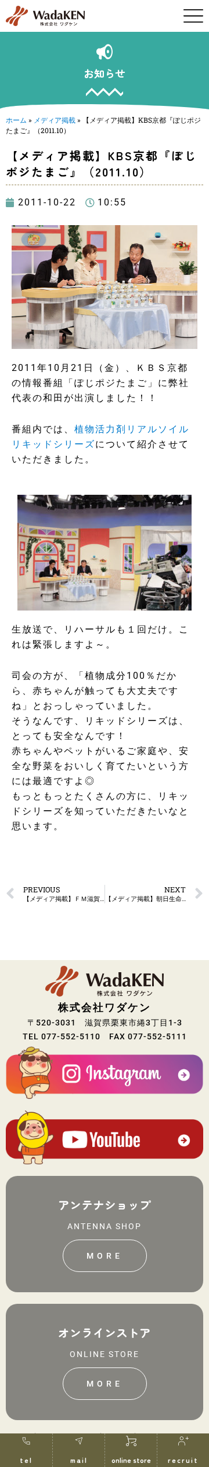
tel (26, 1460)
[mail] (79, 1441)
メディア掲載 (54, 119)
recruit (183, 1460)
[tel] (26, 1441)
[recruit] (183, 1441)
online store (131, 1460)
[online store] (131, 1441)
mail (79, 1460)
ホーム (16, 119)
